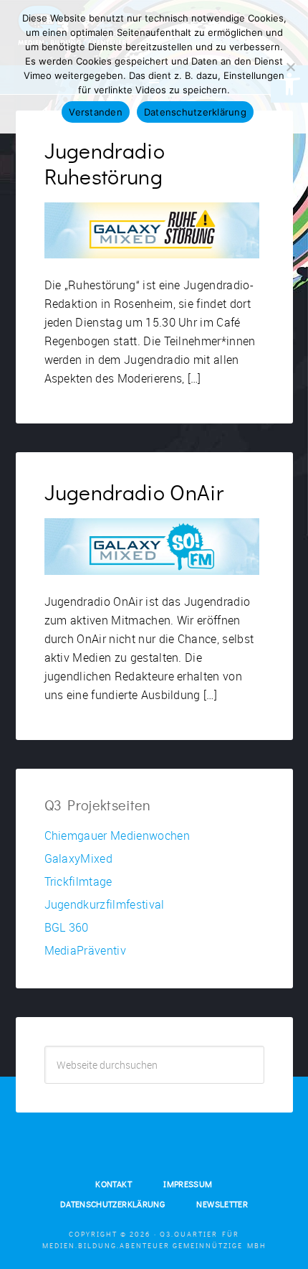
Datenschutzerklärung (195, 112)
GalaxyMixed (78, 858)
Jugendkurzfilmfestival (104, 904)
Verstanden (95, 112)
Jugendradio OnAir (133, 494)
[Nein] (290, 67)
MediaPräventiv (85, 950)
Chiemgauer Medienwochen (117, 835)
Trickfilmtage (78, 881)
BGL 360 (66, 927)
